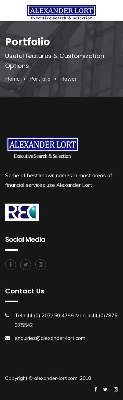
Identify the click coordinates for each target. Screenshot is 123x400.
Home (12, 78)
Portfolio (40, 78)
